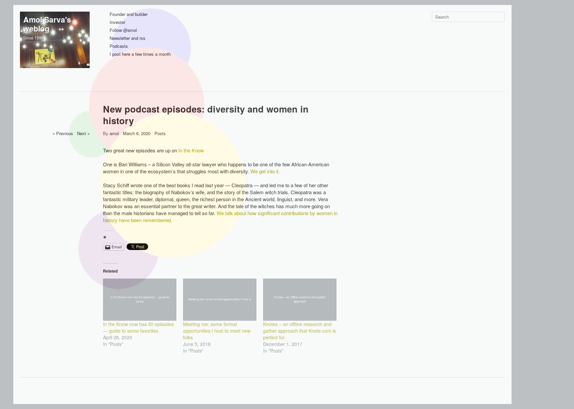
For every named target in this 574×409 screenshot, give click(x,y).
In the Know (191, 150)
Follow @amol (123, 30)
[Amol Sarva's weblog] (55, 46)
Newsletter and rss (127, 38)
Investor (117, 22)
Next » (83, 133)
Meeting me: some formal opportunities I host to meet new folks (216, 331)
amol (114, 133)
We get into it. (265, 171)
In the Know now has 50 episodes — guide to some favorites (138, 327)
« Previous (62, 133)
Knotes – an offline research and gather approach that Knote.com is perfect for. (299, 331)
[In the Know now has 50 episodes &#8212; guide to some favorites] (139, 299)
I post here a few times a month (140, 54)
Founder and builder (128, 14)
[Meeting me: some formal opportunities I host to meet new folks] (219, 299)
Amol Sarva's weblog (47, 24)
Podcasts (119, 46)
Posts (160, 133)
